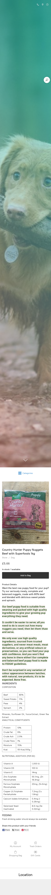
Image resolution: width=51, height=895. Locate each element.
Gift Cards (35, 855)
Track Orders (35, 846)
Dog (13, 557)
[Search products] (46, 80)
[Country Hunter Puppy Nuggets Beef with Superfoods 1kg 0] (25, 513)
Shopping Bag (15, 855)
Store (4, 557)
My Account (15, 846)
